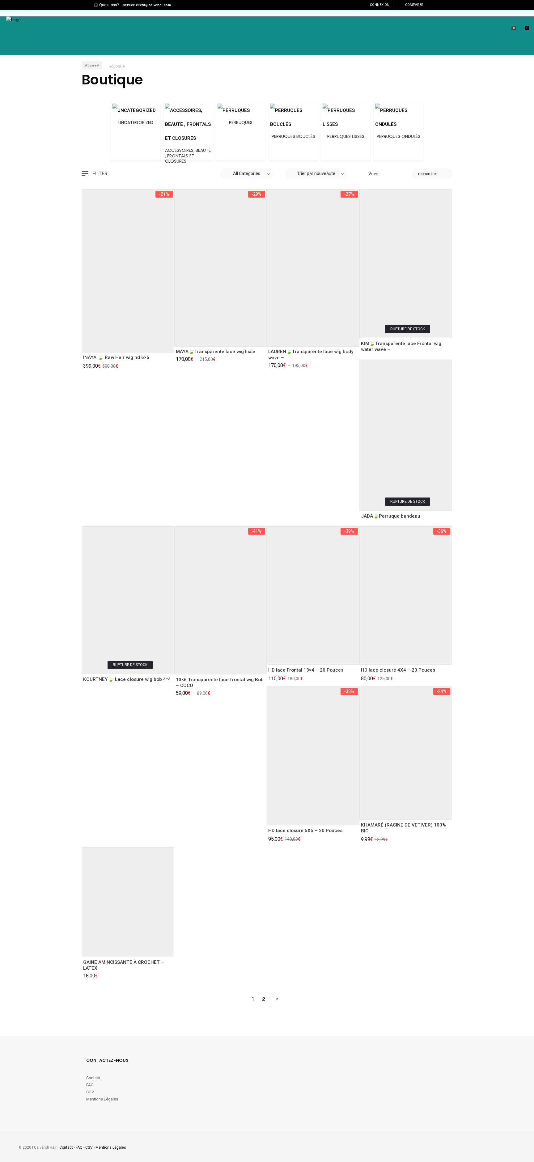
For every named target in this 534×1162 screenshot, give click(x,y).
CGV (90, 1092)
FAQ (90, 1085)
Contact (93, 1077)
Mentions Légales (102, 1099)
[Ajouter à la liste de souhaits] (107, 343)
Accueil (92, 65)
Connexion (379, 5)
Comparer (414, 5)
